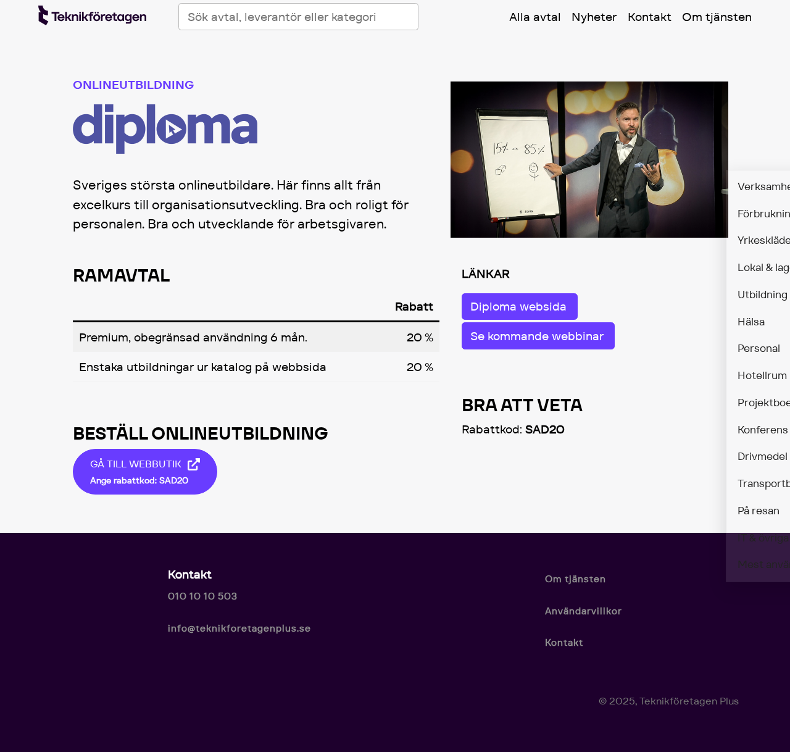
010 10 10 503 (203, 596)
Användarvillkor (583, 611)
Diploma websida (518, 306)
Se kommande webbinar (537, 335)
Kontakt (650, 16)
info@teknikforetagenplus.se (239, 628)
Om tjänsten (717, 16)
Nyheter (594, 16)
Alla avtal (535, 16)
